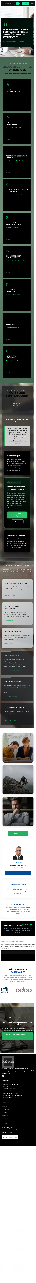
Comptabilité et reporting (11, 1084)
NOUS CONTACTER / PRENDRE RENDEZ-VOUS (17, 1036)
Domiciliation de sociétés (11, 1098)
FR (18, 3)
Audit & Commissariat (10, 1089)
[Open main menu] (32, 3)
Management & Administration (12, 1095)
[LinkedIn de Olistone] (3, 1077)
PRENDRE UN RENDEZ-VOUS (18, 872)
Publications (5, 1115)
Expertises (4, 1112)
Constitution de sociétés (10, 1093)
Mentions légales (17, 1143)
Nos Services (5, 1109)
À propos (4, 1106)
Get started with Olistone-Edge (17, 515)
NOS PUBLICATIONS (18, 833)
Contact (25, 3)
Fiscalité (5, 1086)
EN (13, 4)
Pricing (17, 521)
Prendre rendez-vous (10, 1137)
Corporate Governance (10, 1091)
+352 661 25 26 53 (7, 1132)
